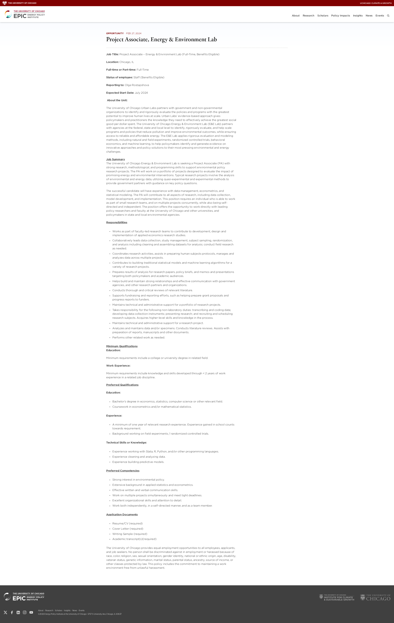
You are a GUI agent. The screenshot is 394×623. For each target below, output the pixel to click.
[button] (388, 15)
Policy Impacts (340, 15)
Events (380, 15)
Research (308, 15)
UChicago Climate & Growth (376, 3)
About (296, 15)
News (369, 15)
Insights (358, 15)
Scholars (322, 15)
